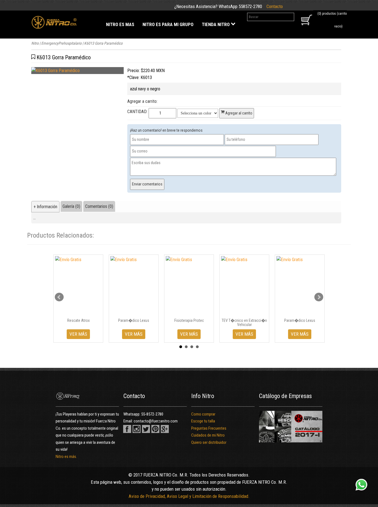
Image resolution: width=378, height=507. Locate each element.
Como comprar (203, 414)
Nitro (35, 43)
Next (318, 297)
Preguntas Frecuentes (208, 428)
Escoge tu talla (203, 421)
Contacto (274, 6)
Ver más (78, 334)
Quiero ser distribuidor (208, 442)
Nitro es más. (66, 456)
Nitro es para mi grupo (168, 24)
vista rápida (80, 311)
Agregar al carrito (238, 113)
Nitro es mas (120, 24)
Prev (59, 297)
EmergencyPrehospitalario (61, 43)
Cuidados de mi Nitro (208, 435)
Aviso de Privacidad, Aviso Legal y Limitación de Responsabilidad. (189, 496)
